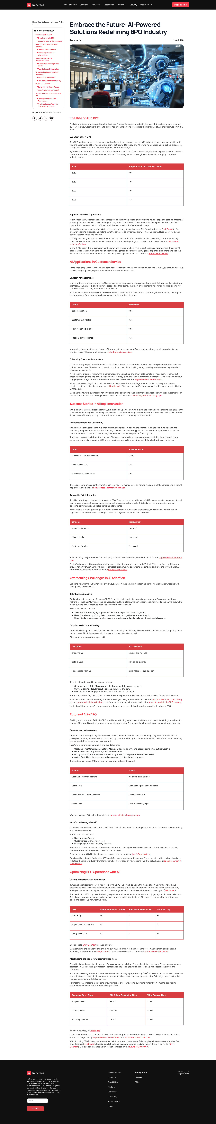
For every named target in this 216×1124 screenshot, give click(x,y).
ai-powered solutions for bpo (148, 379)
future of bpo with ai (117, 569)
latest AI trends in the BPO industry (165, 702)
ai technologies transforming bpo (146, 395)
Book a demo (180, 4)
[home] (35, 4)
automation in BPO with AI (157, 951)
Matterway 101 (146, 4)
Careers (138, 1077)
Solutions (84, 4)
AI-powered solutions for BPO (106, 1037)
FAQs (137, 1082)
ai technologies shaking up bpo (125, 815)
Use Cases (96, 4)
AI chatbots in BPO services (137, 1037)
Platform (121, 4)
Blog (39, 22)
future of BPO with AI (158, 253)
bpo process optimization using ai (109, 487)
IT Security (132, 4)
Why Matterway (70, 4)
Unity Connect (89, 944)
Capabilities (109, 4)
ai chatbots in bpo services (119, 352)
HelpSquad (168, 229)
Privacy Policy (141, 1072)
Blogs (110, 1106)
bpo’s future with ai (141, 854)
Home (34, 22)
